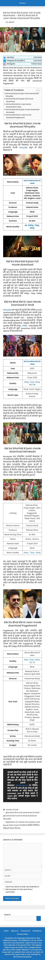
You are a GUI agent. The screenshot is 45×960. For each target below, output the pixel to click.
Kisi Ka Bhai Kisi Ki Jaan (32, 181)
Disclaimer (37, 931)
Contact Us (25, 931)
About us (14, 931)
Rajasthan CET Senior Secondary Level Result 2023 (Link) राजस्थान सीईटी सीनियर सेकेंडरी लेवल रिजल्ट (21, 825)
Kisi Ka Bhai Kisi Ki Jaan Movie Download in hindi (18, 105)
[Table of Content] (38, 90)
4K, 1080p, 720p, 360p (32, 226)
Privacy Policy (22, 934)
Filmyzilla (23, 147)
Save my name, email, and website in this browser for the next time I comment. (22, 889)
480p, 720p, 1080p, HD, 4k (32, 661)
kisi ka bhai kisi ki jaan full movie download (19, 100)
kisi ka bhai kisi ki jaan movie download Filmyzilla (22, 94)
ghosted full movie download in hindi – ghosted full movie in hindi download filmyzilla (22, 815)
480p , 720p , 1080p (32, 552)
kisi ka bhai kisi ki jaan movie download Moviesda (22, 110)
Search (7, 914)
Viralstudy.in (22, 785)
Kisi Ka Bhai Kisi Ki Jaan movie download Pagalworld (18, 116)
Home (6, 931)
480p (24, 325)
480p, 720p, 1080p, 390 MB (32, 383)
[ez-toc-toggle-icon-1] (37, 90)
